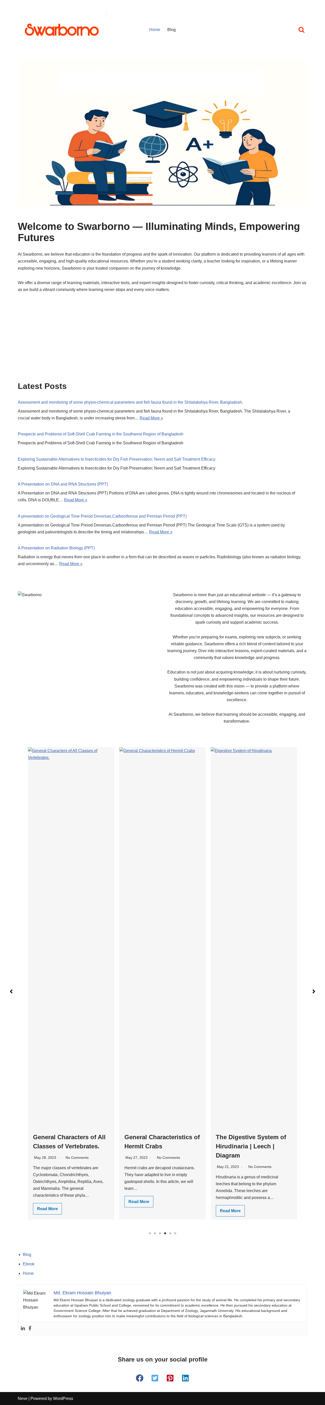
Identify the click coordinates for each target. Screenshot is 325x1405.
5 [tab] (170, 1233)
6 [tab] (175, 1233)
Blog (171, 29)
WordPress (63, 1398)
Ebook (29, 1264)
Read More (47, 1201)
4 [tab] (165, 1233)
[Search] (301, 29)
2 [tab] (154, 1233)
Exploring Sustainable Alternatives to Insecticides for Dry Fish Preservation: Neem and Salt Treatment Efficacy (116, 459)
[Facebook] (30, 1328)
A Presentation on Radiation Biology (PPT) (56, 548)
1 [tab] (149, 1233)
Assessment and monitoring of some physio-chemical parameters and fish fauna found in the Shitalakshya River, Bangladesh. (130, 402)
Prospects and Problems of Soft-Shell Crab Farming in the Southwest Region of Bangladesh (100, 434)
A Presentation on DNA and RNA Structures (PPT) (63, 484)
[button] (11, 991)
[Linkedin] (23, 1328)
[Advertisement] (162, 343)
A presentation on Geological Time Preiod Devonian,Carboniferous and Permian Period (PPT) (102, 516)
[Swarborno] (62, 30)
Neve (22, 1398)
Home (154, 29)
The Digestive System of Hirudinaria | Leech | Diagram (159, 1146)
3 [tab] (159, 1233)
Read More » (151, 418)
